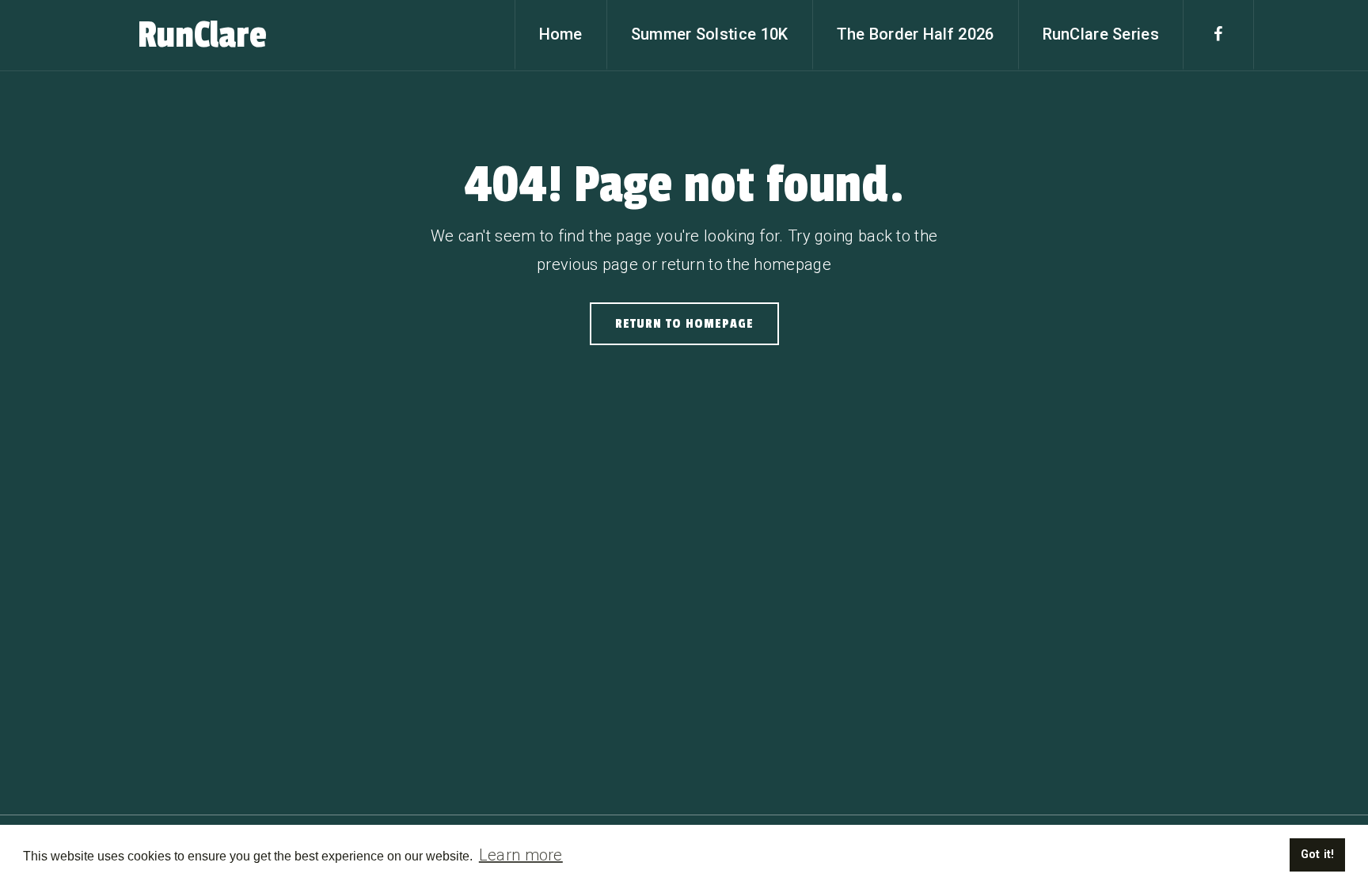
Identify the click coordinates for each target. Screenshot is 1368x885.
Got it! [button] (1318, 854)
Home (561, 34)
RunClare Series (1101, 34)
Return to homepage (684, 324)
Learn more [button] (521, 854)
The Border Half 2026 (915, 34)
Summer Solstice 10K (709, 34)
